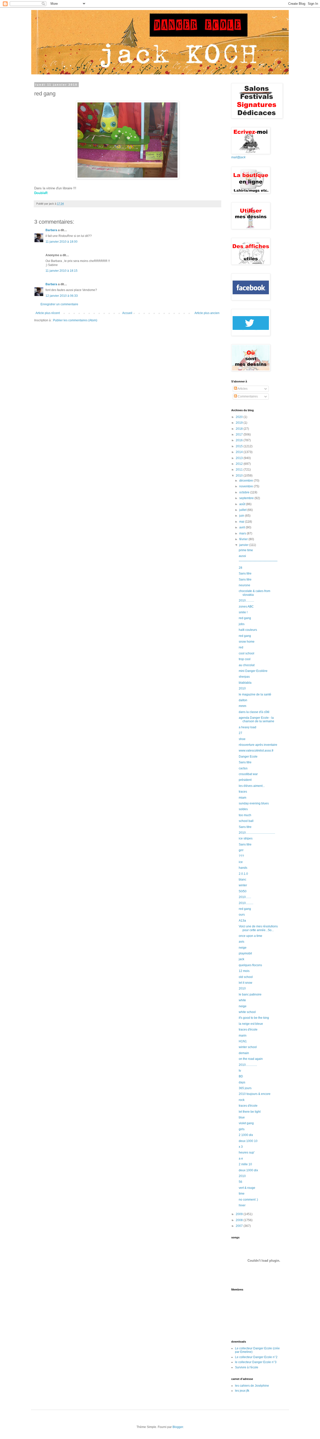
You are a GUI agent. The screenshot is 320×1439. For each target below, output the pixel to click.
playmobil (245, 953)
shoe (242, 739)
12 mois (244, 971)
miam (242, 797)
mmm (242, 706)
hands (243, 868)
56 (240, 1182)
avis (241, 941)
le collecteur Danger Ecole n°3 (255, 1362)
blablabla (245, 682)
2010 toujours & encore (254, 1094)
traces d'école (248, 1029)
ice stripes (245, 838)
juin (242, 515)
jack (241, 959)
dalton (243, 700)
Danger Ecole (248, 756)
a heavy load (247, 727)
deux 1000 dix (248, 1170)
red (241, 647)
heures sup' (246, 1152)
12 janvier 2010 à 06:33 (62, 296)
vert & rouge (247, 1188)
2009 (240, 1214)
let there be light (249, 1111)
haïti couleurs (248, 630)
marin (242, 1035)
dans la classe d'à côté (254, 712)
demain (244, 1053)
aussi (242, 556)
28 (240, 567)
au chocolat (246, 665)
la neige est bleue (251, 1024)
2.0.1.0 (243, 874)
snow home (246, 641)
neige (242, 947)
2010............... (248, 1065)
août (242, 504)
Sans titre (245, 573)
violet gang (246, 1123)
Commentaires (247, 396)
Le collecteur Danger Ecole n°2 (256, 1357)
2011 (240, 469)
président (245, 780)
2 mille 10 (245, 1164)
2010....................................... (257, 832)
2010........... (246, 600)
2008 (240, 1220)
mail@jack (238, 157)
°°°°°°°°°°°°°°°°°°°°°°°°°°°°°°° (258, 562)
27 (240, 733)
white (242, 1000)
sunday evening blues (254, 803)
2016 (240, 440)
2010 (240, 475)
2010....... (245, 897)
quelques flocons (250, 965)
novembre (246, 486)
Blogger (177, 1427)
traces (243, 791)
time (241, 1193)
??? (241, 856)
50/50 (242, 891)
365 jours (245, 1088)
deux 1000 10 (248, 1141)
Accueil (127, 313)
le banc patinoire (250, 994)
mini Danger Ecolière (253, 671)
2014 (240, 452)
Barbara (51, 230)
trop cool (244, 659)
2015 (240, 446)
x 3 (241, 1146)
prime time (246, 550)
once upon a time (250, 936)
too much (245, 815)
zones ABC (246, 606)
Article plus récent (48, 313)
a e (241, 1158)
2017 (240, 434)
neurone (244, 585)
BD (241, 1076)
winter (243, 885)
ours (242, 914)
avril (242, 527)
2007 (240, 1226)
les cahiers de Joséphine (252, 1385)
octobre (244, 492)
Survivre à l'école (246, 1367)
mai (242, 521)
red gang (245, 618)
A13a (242, 920)
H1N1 (243, 1041)
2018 (240, 428)
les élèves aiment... (252, 786)
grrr (241, 850)
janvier (244, 545)
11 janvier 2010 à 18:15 (62, 270)
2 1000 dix (246, 1135)
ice (241, 862)
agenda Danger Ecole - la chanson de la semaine (256, 719)
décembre (246, 480)
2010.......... (246, 903)
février (243, 539)
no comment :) (248, 1199)
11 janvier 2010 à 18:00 (62, 241)
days (242, 1082)
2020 (240, 417)
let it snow (245, 982)
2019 (240, 422)
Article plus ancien (207, 313)
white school (247, 1012)
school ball (246, 821)
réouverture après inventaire (258, 745)
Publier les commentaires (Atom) (75, 320)
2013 (240, 458)
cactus (243, 768)
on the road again (251, 1059)
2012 (240, 464)
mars (243, 533)
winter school (248, 1047)
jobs (241, 624)
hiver (242, 1205)
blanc (242, 879)
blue (242, 1117)
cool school (246, 653)
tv (240, 1070)
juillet (243, 510)
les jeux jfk (242, 1390)
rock (241, 1100)
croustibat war (248, 774)
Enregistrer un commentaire (59, 304)
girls (241, 1129)
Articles (242, 388)
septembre (246, 498)
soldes (243, 809)
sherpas (244, 676)
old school (246, 977)
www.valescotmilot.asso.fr (256, 750)
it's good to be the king (254, 1018)
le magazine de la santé (255, 694)
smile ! (243, 612)
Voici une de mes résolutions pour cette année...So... (258, 928)
